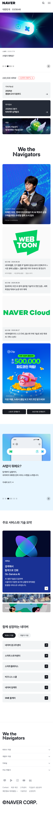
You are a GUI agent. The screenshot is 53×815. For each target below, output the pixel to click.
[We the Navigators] (13, 736)
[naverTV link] (11, 780)
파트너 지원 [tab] (9, 635)
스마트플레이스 (11, 666)
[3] (9, 66)
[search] (43, 2)
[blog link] (4, 780)
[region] (26, 562)
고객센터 (23, 787)
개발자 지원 (6, 756)
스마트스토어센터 (12, 655)
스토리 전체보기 (14, 412)
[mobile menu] (49, 2)
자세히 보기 (6, 482)
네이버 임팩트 (11, 687)
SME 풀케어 (10, 698)
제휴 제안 (14, 787)
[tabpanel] (26, 671)
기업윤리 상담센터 (35, 787)
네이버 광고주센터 (13, 645)
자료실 (4, 763)
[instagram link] (17, 780)
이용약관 (23, 791)
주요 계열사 (6, 770)
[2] (5, 66)
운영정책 (32, 791)
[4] (13, 66)
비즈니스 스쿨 (11, 677)
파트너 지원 (6, 750)
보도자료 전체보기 (38, 412)
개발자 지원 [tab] (24, 635)
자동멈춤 (49, 66)
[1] (3, 66)
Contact (5, 787)
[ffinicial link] (30, 780)
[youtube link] (24, 780)
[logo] (8, 3)
